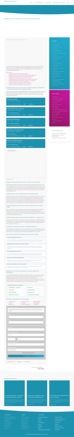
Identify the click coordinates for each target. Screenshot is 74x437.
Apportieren (54, 103)
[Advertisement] (37, 28)
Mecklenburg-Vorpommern (44, 429)
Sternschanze (12, 301)
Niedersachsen (58, 417)
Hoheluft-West (37, 301)
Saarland (57, 422)
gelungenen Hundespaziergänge (59, 109)
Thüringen (57, 429)
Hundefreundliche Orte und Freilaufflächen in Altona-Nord (23, 79)
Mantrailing (55, 116)
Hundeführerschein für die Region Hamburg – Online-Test (22, 80)
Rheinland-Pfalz (58, 420)
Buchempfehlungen (56, 50)
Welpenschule (30, 287)
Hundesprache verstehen (57, 68)
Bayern (39, 419)
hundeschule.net (32, 434)
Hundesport (54, 69)
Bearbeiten (31, 104)
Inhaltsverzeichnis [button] (9, 72)
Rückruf (54, 122)
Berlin (39, 420)
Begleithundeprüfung (57, 47)
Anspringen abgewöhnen (57, 98)
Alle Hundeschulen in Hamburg (33, 294)
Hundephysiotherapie (57, 63)
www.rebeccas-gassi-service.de (14, 112)
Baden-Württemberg (42, 417)
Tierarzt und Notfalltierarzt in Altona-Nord (19, 84)
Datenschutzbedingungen (29, 352)
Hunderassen (55, 66)
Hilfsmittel (54, 55)
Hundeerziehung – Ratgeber (59, 2)
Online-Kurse (48, 2)
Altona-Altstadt (25, 301)
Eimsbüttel (11, 304)
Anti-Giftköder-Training (57, 99)
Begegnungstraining (56, 104)
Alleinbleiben (55, 96)
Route (25, 104)
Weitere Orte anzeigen (11, 150)
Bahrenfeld (36, 304)
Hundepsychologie (30, 292)
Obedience (54, 119)
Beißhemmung (55, 106)
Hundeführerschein (39, 219)
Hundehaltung (55, 60)
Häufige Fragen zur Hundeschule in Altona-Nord (20, 83)
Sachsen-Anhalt (58, 426)
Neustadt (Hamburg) (25, 304)
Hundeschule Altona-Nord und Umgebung (18, 73)
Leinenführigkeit (56, 114)
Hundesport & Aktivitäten (14, 294)
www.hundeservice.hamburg (14, 144)
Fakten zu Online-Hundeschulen (59, 133)
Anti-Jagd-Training (56, 101)
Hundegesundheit (56, 112)
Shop (68, 2)
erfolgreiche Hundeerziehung (59, 53)
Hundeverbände (55, 73)
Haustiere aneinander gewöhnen (59, 111)
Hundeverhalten (56, 74)
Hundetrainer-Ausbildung (58, 71)
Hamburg (40, 426)
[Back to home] (12, 2)
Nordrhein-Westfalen (60, 419)
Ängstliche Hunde (25, 417)
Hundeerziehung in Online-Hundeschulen (58, 136)
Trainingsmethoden (23, 91)
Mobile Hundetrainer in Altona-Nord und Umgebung (21, 76)
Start (31, 2)
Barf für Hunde (55, 45)
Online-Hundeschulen (39, 2)
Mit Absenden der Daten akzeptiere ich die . (22, 352)
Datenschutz (45, 434)
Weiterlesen (7, 404)
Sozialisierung (30, 231)
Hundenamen (55, 61)
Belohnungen (55, 48)
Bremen (39, 424)
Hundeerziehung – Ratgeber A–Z (15, 287)
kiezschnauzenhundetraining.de (14, 123)
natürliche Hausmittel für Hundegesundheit (58, 80)
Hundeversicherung (11, 278)
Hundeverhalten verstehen (28, 188)
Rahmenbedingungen (56, 82)
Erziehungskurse (20, 67)
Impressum (39, 434)
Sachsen (57, 424)
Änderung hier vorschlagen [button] (12, 307)
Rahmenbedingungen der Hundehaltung (26, 200)
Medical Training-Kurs (57, 117)
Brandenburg (41, 422)
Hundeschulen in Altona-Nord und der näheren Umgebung (22, 75)
